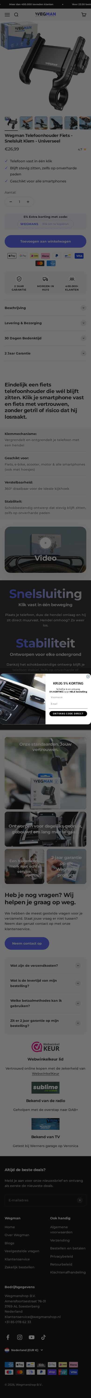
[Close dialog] (88, 676)
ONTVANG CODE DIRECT (68, 714)
